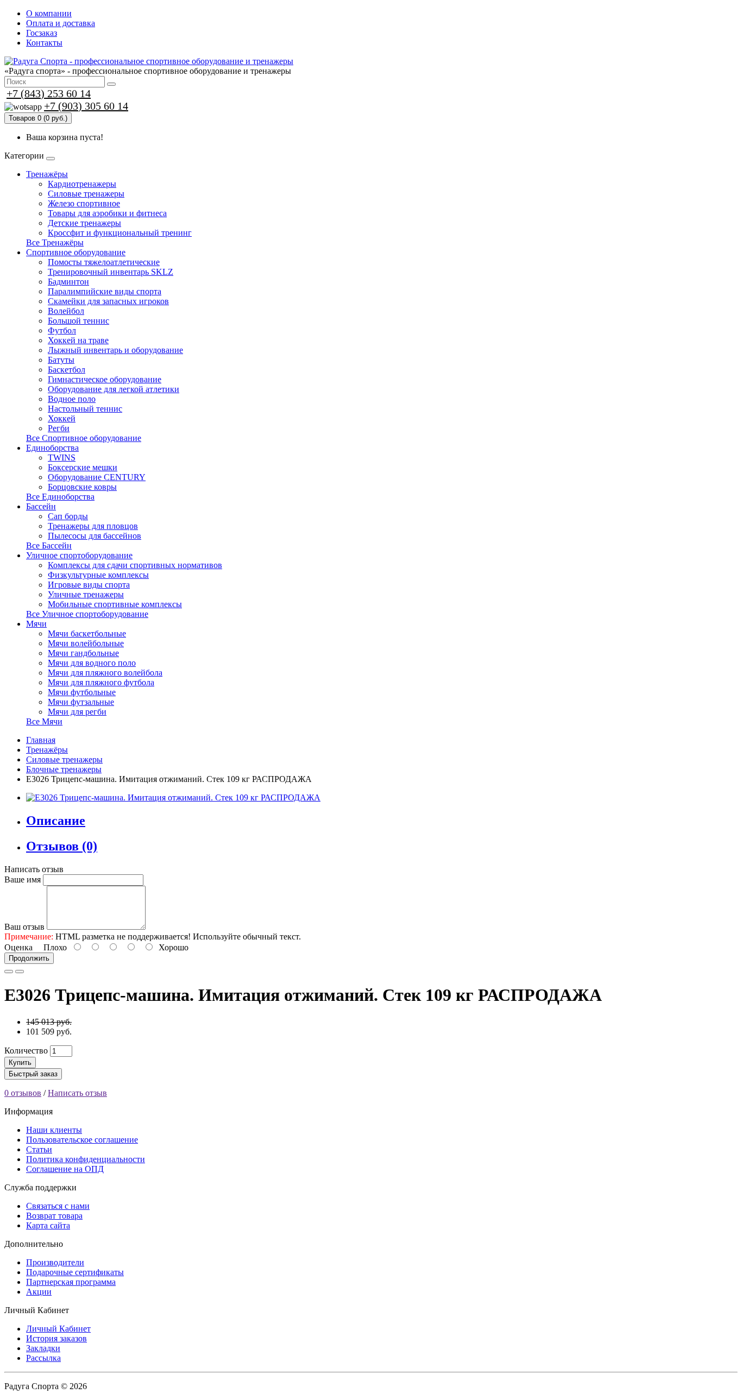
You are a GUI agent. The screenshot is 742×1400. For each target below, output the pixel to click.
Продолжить (29, 958)
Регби (59, 428)
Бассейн (41, 506)
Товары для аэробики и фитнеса (107, 213)
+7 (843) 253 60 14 (49, 93)
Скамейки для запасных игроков (108, 301)
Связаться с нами (58, 1205)
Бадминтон (68, 281)
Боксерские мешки (82, 467)
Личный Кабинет (58, 1328)
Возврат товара (54, 1215)
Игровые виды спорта (89, 584)
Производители (55, 1262)
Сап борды (68, 516)
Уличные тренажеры (86, 594)
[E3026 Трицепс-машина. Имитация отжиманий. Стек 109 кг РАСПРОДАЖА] (173, 797)
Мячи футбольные (82, 692)
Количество (26, 1050)
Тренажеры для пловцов (93, 526)
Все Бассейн (49, 545)
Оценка (18, 947)
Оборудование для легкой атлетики (113, 389)
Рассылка (43, 1358)
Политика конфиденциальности (85, 1159)
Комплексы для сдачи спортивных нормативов (135, 565)
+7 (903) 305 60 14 (86, 106)
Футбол (62, 330)
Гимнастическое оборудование (104, 379)
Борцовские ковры (82, 486)
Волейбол (66, 311)
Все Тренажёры (55, 242)
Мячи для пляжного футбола (101, 682)
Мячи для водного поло (92, 662)
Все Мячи (44, 721)
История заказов (56, 1338)
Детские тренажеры (84, 223)
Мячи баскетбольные (87, 633)
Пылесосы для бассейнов (94, 535)
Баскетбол (66, 369)
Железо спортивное (84, 203)
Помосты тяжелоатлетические (104, 262)
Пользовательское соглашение (82, 1139)
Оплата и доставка (60, 23)
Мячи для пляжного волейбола (105, 672)
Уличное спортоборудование (79, 555)
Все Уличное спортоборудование (87, 614)
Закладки (43, 1348)
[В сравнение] (19, 971)
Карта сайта (48, 1225)
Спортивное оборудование (75, 252)
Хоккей (62, 418)
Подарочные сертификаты (75, 1272)
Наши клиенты (54, 1129)
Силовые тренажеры (86, 193)
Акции (39, 1291)
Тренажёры (47, 174)
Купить (20, 1062)
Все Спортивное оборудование (83, 438)
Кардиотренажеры (82, 183)
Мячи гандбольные (83, 653)
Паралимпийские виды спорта (104, 291)
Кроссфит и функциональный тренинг (120, 232)
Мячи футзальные (81, 702)
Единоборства (52, 447)
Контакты (44, 42)
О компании (49, 13)
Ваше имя (22, 879)
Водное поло (72, 398)
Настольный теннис (85, 408)
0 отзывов (22, 1093)
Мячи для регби (77, 711)
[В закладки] (8, 971)
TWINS (62, 457)
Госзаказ (41, 32)
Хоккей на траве (78, 340)
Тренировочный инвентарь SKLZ (110, 271)
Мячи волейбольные (86, 643)
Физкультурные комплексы (98, 574)
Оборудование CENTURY (97, 477)
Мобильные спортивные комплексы (115, 604)
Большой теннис (78, 320)
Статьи (39, 1149)
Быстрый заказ (33, 1074)
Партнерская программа (71, 1282)
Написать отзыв (77, 1093)
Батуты (61, 359)
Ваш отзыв (24, 926)
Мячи (36, 623)
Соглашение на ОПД (65, 1169)
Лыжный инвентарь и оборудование (115, 350)
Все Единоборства (60, 496)
